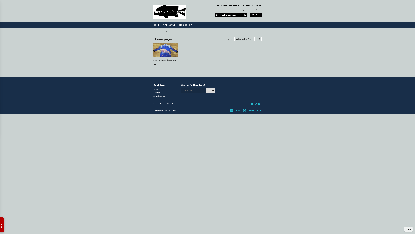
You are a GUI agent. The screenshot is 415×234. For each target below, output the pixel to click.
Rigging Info (186, 25)
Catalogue (169, 25)
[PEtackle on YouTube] (259, 104)
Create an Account (255, 10)
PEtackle (160, 110)
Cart (257, 15)
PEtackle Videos (159, 96)
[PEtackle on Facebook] (252, 104)
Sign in (244, 10)
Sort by (230, 39)
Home (156, 25)
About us (156, 93)
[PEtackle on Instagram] (256, 104)
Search (155, 89)
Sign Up (210, 90)
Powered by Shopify (171, 110)
